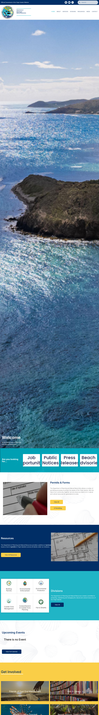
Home (53, 11)
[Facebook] (66, 2)
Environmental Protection (41, 589)
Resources (81, 11)
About (59, 11)
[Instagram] (72, 2)
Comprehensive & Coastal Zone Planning (25, 608)
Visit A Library (74, 691)
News (88, 11)
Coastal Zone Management (9, 607)
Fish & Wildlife (41, 608)
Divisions (73, 11)
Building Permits (9, 590)
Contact (95, 11)
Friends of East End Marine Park (25, 691)
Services (65, 11)
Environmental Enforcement (25, 590)
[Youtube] (69, 2)
